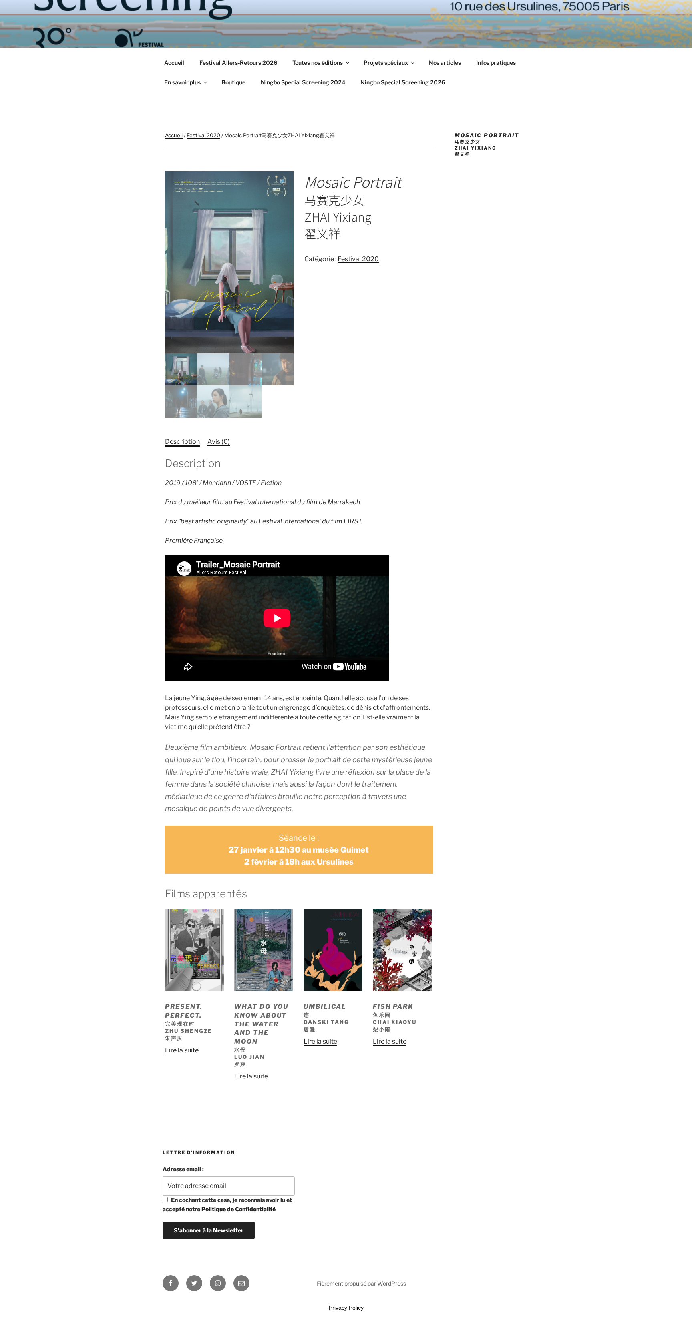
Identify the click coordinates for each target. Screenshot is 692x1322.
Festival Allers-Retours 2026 (238, 62)
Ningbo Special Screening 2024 (303, 82)
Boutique (233, 82)
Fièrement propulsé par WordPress (361, 1283)
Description (182, 441)
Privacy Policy (346, 1307)
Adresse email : (183, 1169)
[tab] (182, 442)
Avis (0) (218, 441)
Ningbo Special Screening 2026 (402, 82)
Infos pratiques (496, 62)
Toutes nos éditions (317, 62)
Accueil (174, 62)
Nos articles (445, 62)
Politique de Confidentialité (238, 1209)
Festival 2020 (203, 135)
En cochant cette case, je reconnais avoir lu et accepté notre (227, 1204)
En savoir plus (182, 82)
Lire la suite (182, 1050)
